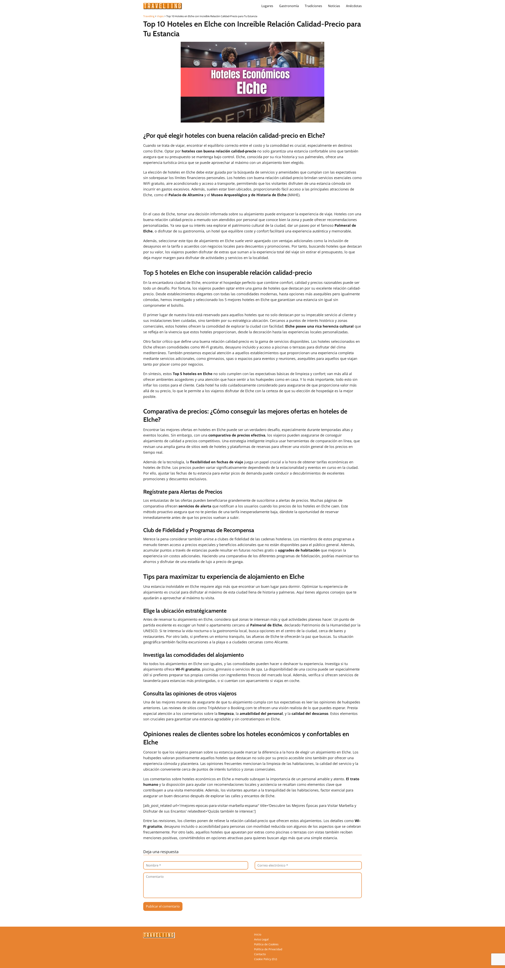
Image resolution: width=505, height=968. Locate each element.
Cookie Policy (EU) (265, 959)
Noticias (334, 6)
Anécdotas (354, 6)
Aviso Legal (261, 939)
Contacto (260, 954)
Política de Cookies (266, 944)
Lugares (267, 6)
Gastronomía (289, 6)
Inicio (257, 934)
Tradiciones (313, 6)
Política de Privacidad (268, 949)
